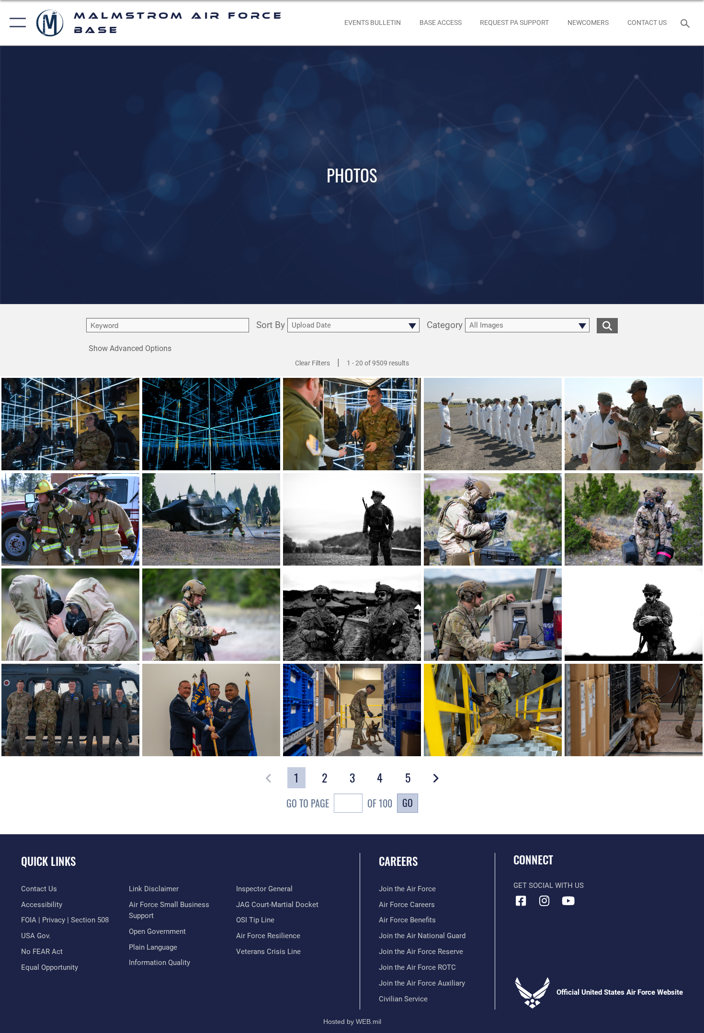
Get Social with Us (548, 885)
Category (445, 325)
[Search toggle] (686, 22)
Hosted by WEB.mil (352, 1021)
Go (407, 802)
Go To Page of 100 (339, 803)
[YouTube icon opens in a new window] (568, 901)
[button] (15, 22)
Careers (398, 861)
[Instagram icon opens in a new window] (544, 901)
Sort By (270, 325)
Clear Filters (312, 363)
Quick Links (48, 861)
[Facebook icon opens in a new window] (520, 901)
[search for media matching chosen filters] (607, 325)
